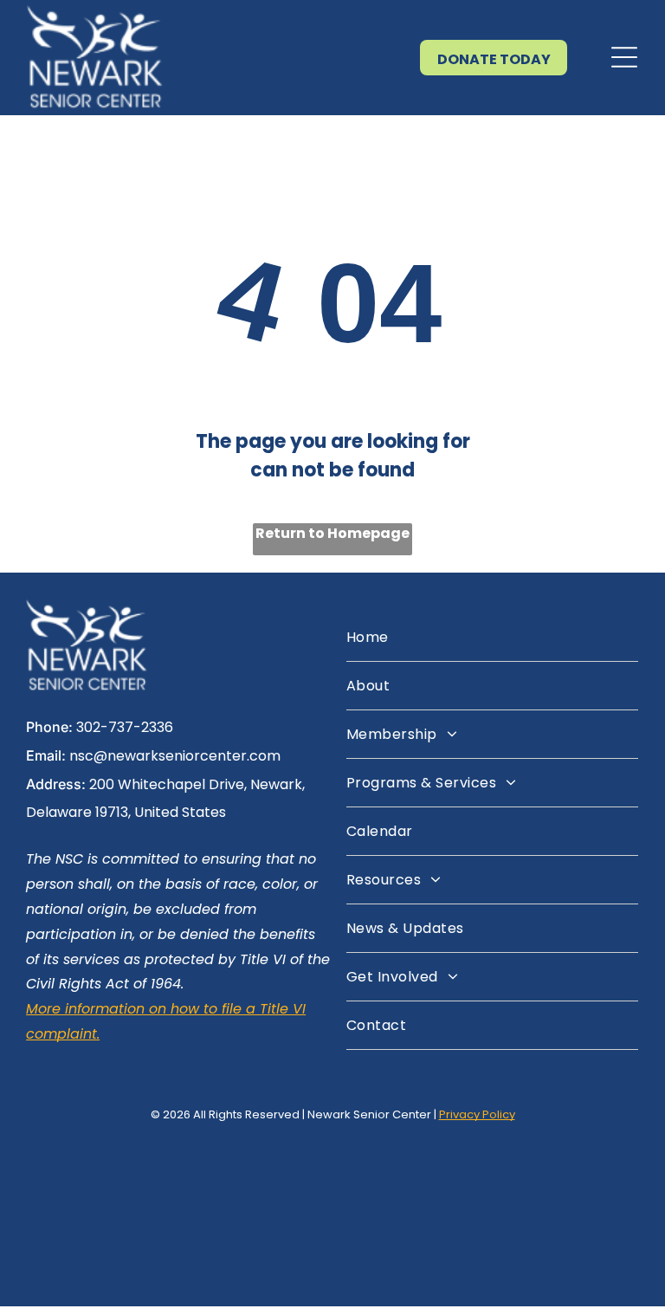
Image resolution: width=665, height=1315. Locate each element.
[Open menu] (624, 57)
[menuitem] (492, 637)
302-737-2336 (124, 727)
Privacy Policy (477, 1114)
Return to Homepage (332, 533)
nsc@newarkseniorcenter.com (175, 756)
